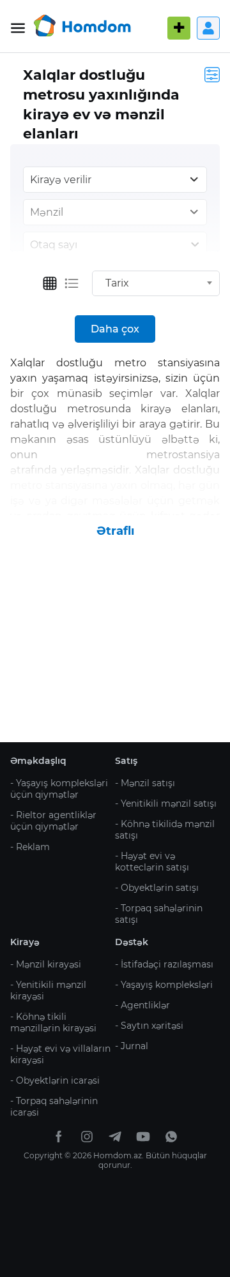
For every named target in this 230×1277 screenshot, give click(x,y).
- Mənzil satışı (145, 783)
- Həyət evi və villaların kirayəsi (60, 1054)
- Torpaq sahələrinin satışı (159, 913)
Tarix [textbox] (117, 283)
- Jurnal (131, 1046)
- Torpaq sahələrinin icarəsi (54, 1106)
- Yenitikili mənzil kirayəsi (48, 990)
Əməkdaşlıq (38, 760)
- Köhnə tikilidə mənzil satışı (165, 829)
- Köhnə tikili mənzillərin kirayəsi (53, 1022)
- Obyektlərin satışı (157, 887)
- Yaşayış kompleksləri (164, 984)
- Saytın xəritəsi (149, 1025)
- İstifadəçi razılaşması (164, 964)
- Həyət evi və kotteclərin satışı (152, 861)
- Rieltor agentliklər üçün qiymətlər (53, 820)
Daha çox (115, 329)
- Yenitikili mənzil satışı (166, 803)
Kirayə (25, 942)
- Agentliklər (142, 1005)
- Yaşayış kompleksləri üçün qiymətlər (59, 788)
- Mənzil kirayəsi (45, 964)
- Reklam (30, 847)
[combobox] (156, 283)
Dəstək (131, 942)
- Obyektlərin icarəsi (55, 1080)
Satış (126, 760)
